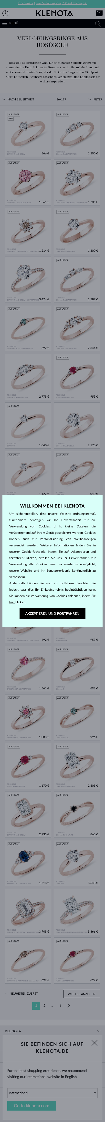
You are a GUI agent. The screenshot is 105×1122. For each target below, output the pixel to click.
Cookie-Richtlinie (33, 551)
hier (12, 602)
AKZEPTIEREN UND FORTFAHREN (52, 613)
